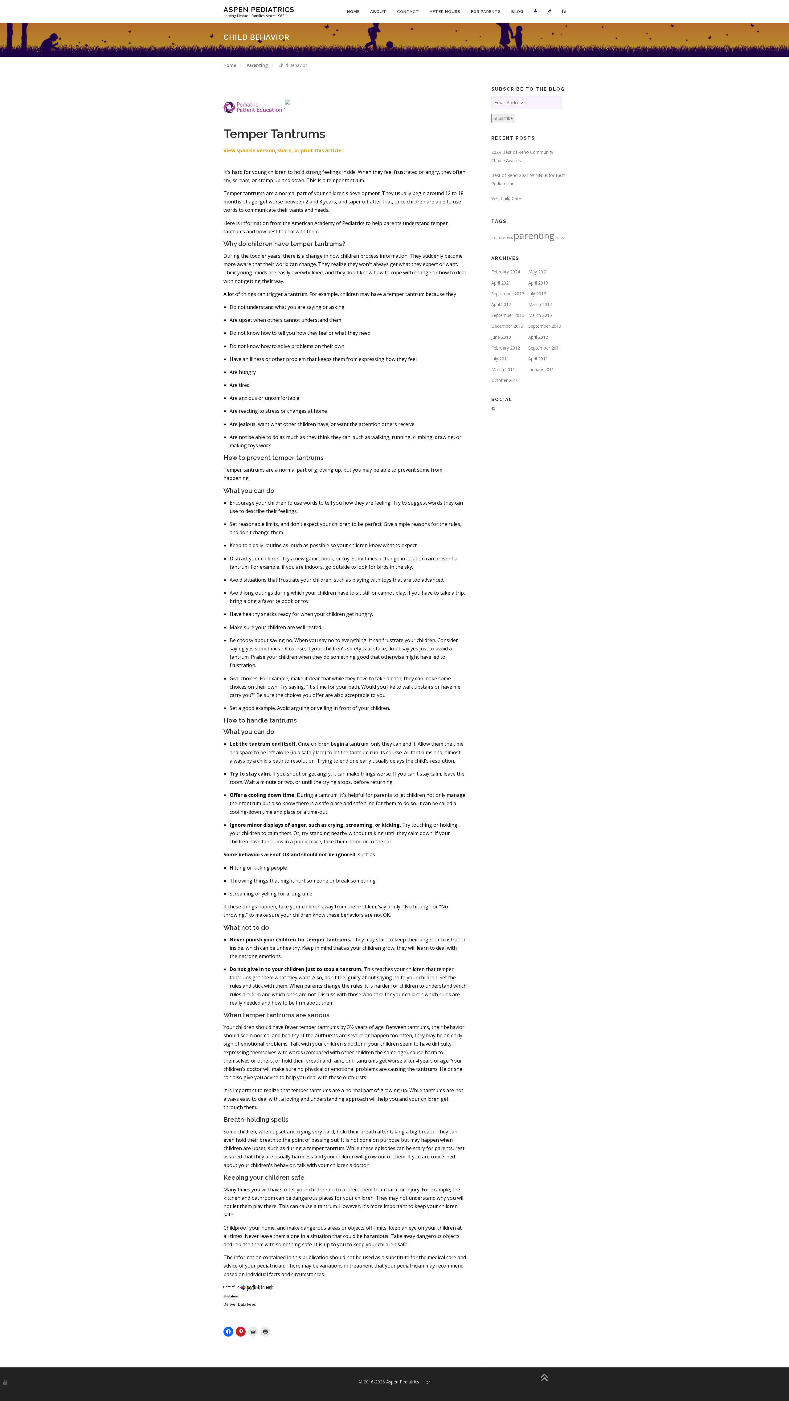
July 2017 (537, 294)
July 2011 (500, 359)
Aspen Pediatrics (258, 9)
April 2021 (501, 283)
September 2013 (544, 326)
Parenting (257, 65)
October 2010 (505, 380)
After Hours (445, 11)
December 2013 (507, 326)
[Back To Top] (544, 1378)
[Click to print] (265, 1332)
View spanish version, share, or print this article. (283, 150)
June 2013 (501, 337)
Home (353, 11)
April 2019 (538, 283)
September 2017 (507, 294)
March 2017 (540, 304)
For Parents (486, 11)
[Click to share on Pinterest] (241, 1332)
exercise (498, 238)
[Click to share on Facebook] (228, 1332)
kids (509, 238)
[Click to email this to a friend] (253, 1332)
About (378, 11)
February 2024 (505, 272)
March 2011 (503, 369)
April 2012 (538, 337)
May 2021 (538, 272)
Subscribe (503, 118)
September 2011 (544, 348)
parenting (534, 235)
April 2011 (538, 359)
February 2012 (505, 348)
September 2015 (507, 315)
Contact (408, 11)
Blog (517, 11)
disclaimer (231, 1296)
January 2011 (541, 369)
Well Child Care (506, 198)
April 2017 (501, 304)
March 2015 (540, 315)
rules (560, 238)
